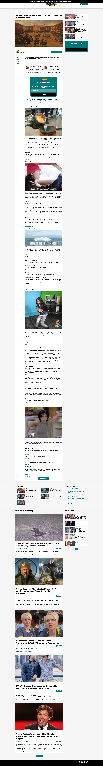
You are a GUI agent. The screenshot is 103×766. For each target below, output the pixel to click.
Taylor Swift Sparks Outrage (80, 543)
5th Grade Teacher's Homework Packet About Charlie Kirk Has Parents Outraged (80, 538)
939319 (26, 374)
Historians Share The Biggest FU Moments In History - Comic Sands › (77, 489)
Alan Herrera (19, 596)
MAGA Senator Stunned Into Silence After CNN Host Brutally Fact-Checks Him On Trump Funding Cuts (55, 490)
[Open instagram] (87, 762)
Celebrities (77, 28)
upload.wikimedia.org (18, 48)
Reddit (28, 476)
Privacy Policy (22, 762)
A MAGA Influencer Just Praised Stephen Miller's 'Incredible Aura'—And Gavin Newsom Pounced (31, 502)
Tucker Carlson (28, 744)
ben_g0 (26, 398)
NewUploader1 (28, 363)
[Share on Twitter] (18, 61)
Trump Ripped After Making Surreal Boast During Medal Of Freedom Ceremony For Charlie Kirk (80, 518)
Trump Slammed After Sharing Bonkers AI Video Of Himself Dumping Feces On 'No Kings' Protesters (38, 591)
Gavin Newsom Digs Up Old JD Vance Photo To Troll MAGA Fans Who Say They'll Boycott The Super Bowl (32, 496)
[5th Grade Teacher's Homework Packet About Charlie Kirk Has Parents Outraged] (70, 536)
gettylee (26, 474)
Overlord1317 (28, 215)
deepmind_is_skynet (29, 285)
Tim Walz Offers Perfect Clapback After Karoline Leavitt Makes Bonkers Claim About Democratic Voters (55, 496)
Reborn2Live (28, 201)
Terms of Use (28, 762)
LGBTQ (76, 15)
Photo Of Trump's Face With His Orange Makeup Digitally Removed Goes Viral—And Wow (80, 524)
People (60, 7)
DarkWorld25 (27, 445)
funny (27, 377)
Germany (35, 194)
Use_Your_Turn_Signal (29, 454)
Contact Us (45, 762)
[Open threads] (84, 762)
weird (26, 279)
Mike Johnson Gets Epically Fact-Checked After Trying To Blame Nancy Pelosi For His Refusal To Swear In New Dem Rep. (81, 25)
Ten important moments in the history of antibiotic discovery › (76, 499)
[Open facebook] (79, 762)
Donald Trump (78, 528)
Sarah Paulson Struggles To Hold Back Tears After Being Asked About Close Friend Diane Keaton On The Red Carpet (80, 31)
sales (33, 222)
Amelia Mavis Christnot (21, 691)
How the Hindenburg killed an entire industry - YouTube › (77, 502)
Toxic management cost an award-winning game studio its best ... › (76, 495)
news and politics (33, 7)
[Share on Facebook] (18, 59)
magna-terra (27, 342)
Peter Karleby (19, 645)
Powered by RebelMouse (84, 764)
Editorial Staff (39, 762)
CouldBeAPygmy (28, 269)
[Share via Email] (18, 64)
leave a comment (56, 51)
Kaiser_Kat (27, 464)
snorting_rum (27, 402)
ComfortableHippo (29, 226)
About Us (16, 762)
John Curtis (19, 548)
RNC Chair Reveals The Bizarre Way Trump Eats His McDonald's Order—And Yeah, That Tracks (81, 531)
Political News (78, 21)
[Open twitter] (82, 762)
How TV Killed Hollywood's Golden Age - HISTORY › (76, 492)
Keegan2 (27, 149)
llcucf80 (27, 254)
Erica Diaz (23, 51)
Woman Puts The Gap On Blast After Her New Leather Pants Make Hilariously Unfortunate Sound (50, 1)
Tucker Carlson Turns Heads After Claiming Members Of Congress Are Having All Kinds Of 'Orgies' (37, 736)
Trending (54, 7)
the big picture (69, 7)
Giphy (26, 192)
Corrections (34, 762)
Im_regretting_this (29, 384)
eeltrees (27, 159)
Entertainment (45, 7)
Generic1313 (27, 458)
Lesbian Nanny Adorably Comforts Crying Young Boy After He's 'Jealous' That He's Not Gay (80, 37)
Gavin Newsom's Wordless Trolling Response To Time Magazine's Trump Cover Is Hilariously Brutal (31, 490)
